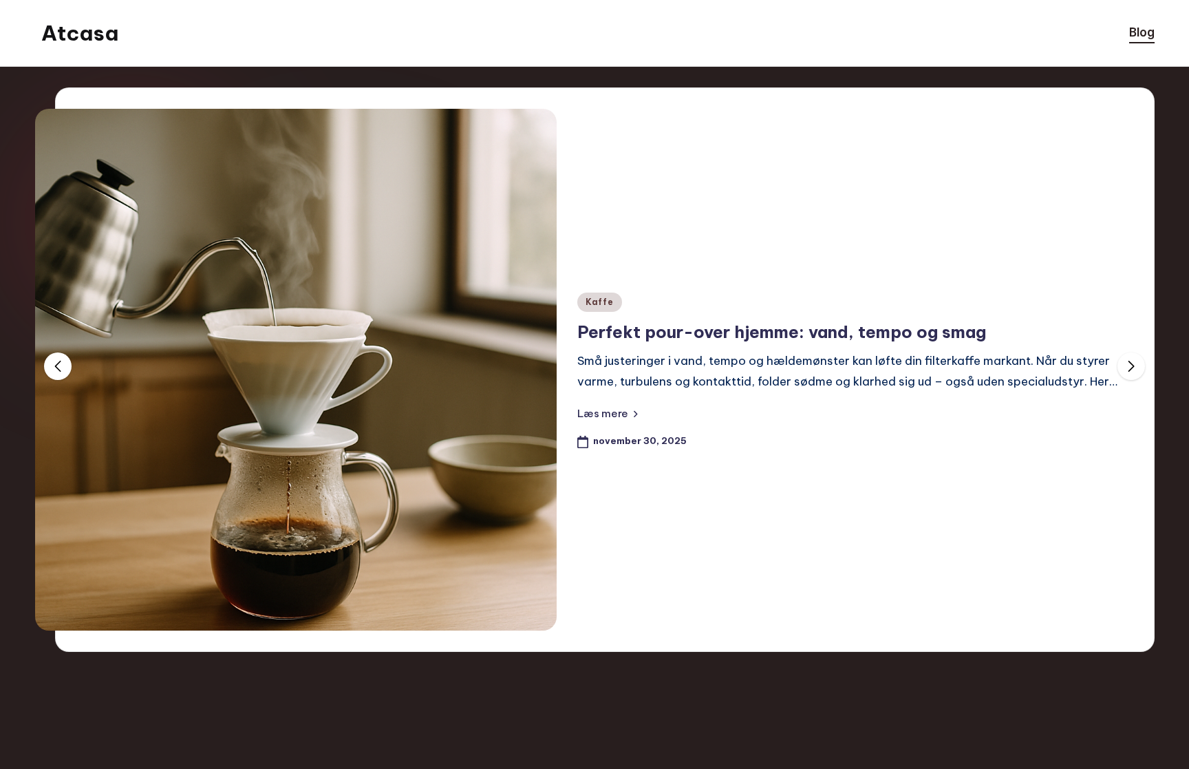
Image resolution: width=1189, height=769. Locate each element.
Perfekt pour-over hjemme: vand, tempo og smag (781, 332)
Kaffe (600, 302)
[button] (607, 413)
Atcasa (79, 33)
